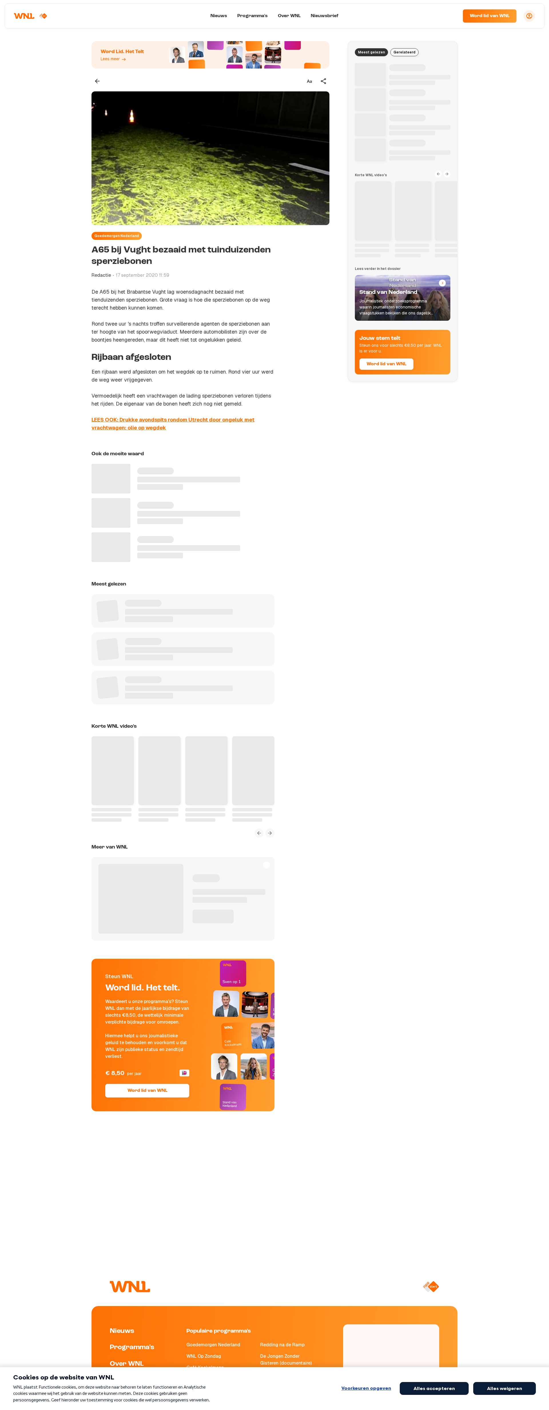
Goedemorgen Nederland (116, 236)
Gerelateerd (404, 52)
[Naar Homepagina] (30, 16)
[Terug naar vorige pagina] (97, 81)
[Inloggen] (529, 16)
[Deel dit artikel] (323, 81)
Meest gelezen (371, 52)
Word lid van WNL (490, 16)
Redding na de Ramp (282, 1345)
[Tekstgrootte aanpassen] (309, 81)
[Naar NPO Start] (430, 1286)
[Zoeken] (451, 16)
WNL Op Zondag (203, 1356)
